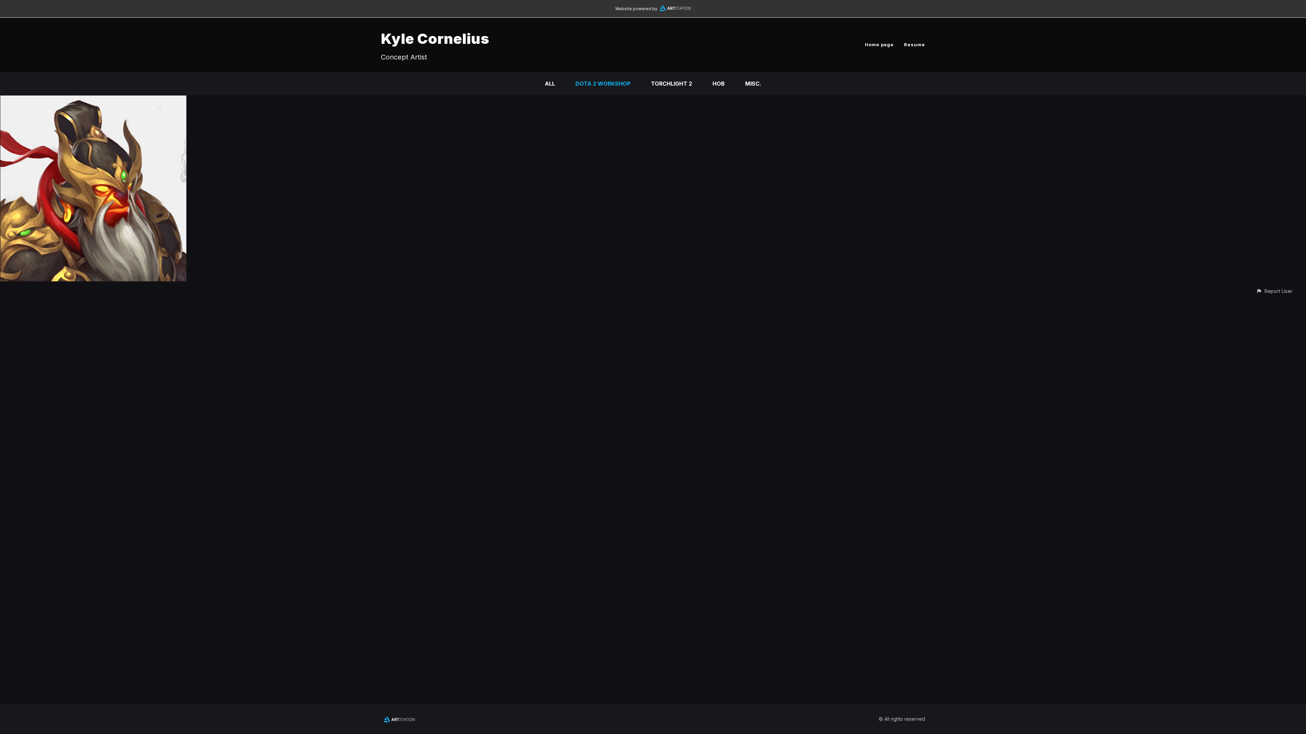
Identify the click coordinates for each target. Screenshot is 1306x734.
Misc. (753, 83)
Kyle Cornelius (435, 38)
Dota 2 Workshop (603, 83)
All (550, 83)
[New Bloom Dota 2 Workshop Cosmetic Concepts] (93, 100)
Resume (914, 44)
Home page (879, 44)
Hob (719, 83)
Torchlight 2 (671, 83)
